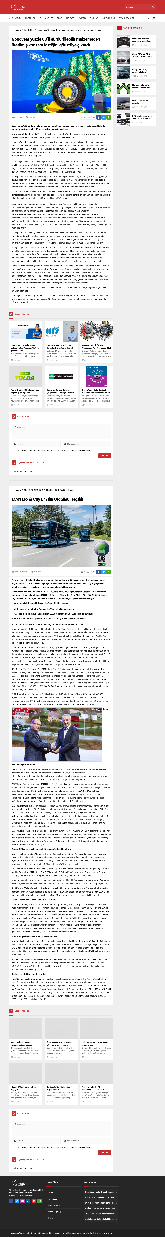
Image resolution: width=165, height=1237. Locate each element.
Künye (50, 1192)
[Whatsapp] (39, 1201)
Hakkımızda (52, 1199)
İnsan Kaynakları (54, 1205)
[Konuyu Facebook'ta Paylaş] (98, 117)
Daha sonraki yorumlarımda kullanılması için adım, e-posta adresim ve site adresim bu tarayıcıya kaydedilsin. (53, 450)
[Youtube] (34, 1201)
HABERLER (28, 30)
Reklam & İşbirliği (54, 1211)
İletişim (50, 1218)
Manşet (27, 490)
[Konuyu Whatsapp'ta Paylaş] (108, 117)
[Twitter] (17, 1201)
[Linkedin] (28, 1201)
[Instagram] (22, 1201)
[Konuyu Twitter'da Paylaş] (103, 117)
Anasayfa (17, 30)
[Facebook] (11, 1201)
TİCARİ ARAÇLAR (37, 490)
